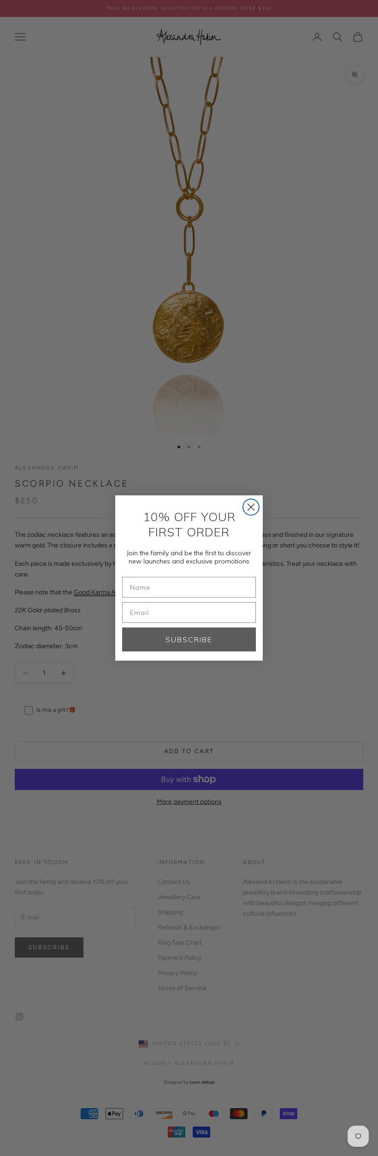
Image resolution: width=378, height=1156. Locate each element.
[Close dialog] (251, 507)
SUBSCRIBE (189, 639)
